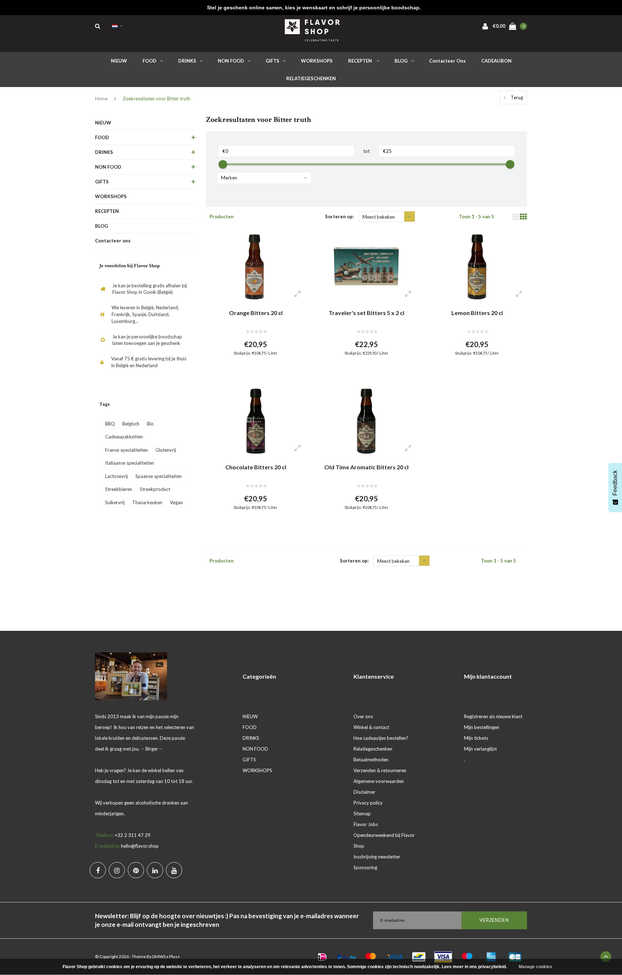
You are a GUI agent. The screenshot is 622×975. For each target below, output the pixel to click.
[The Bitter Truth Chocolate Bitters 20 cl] (256, 421)
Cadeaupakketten (124, 436)
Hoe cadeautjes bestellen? (380, 738)
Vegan (176, 502)
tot (366, 151)
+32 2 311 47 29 (132, 835)
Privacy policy (368, 803)
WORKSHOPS (317, 61)
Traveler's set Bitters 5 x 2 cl (366, 312)
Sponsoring (365, 867)
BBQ (110, 424)
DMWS (159, 956)
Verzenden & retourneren (379, 770)
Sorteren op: (339, 216)
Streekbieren (118, 489)
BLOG (401, 61)
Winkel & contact (371, 727)
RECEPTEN (360, 61)
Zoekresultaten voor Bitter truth (156, 98)
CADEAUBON (496, 61)
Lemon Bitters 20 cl (477, 312)
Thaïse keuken (147, 502)
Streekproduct (155, 489)
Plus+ (174, 956)
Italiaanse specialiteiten (129, 463)
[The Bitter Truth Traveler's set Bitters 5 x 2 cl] (366, 267)
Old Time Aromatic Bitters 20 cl (366, 467)
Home (101, 98)
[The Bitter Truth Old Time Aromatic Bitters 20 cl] (366, 421)
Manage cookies (535, 966)
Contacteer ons (447, 61)
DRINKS (187, 61)
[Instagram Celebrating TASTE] (117, 870)
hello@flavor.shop (140, 846)
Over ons (363, 716)
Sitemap (362, 813)
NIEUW (119, 61)
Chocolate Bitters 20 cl (255, 467)
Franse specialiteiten (126, 450)
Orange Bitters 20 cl (256, 312)
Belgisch (130, 424)
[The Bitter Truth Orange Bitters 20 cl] (256, 267)
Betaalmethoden (370, 759)
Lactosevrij (116, 476)
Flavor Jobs (365, 824)
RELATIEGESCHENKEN (311, 78)
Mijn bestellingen (481, 727)
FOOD (150, 61)
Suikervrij (115, 502)
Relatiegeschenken (372, 749)
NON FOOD (231, 61)
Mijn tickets (476, 738)
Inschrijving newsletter (376, 857)
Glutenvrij (166, 450)
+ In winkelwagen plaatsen (251, 370)
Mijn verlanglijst (480, 749)
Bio (150, 424)
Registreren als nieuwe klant (493, 716)
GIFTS (272, 61)
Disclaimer (364, 792)
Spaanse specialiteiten (158, 476)
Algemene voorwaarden (378, 781)
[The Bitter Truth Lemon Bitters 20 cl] (477, 267)
